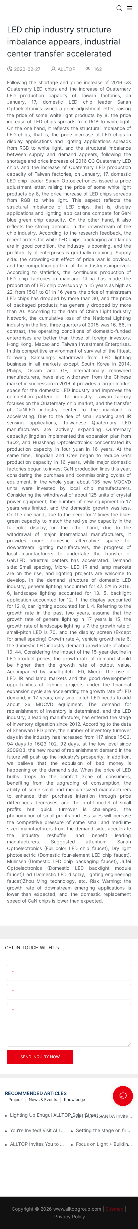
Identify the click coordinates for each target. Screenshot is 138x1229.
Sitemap (115, 1209)
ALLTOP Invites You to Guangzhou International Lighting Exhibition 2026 (38, 1144)
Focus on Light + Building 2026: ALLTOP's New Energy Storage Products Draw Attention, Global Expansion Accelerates (104, 1144)
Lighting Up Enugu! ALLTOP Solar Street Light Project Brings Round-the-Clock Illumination (58, 1115)
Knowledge (74, 1099)
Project (15, 1099)
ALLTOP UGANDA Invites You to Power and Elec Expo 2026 (104, 1116)
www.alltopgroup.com (77, 1209)
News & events (43, 1099)
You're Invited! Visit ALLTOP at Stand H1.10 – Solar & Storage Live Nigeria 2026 (38, 1130)
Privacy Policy (69, 1216)
